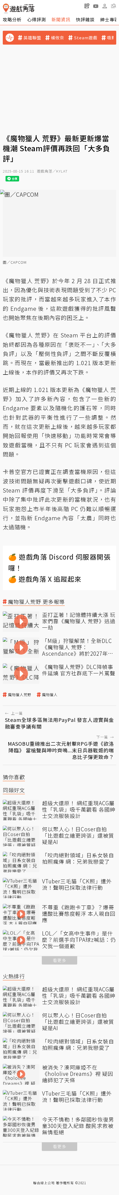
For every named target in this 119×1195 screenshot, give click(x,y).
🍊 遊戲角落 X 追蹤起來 (44, 579)
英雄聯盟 (32, 37)
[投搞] (87, 6)
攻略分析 (12, 19)
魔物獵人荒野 (19, 694)
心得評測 (36, 19)
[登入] (104, 6)
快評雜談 (85, 19)
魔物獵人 (50, 694)
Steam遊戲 (85, 37)
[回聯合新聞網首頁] (6, 8)
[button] (113, 6)
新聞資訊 (60, 19)
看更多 (59, 960)
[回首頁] (19, 8)
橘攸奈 (57, 37)
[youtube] (96, 6)
